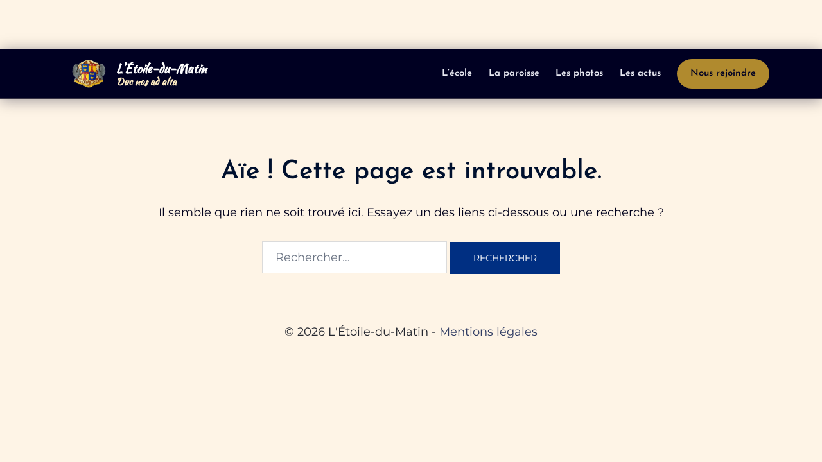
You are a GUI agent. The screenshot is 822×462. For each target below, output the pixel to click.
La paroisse (514, 73)
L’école (457, 73)
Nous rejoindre (723, 73)
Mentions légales (488, 332)
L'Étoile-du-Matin (161, 68)
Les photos (579, 73)
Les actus (640, 73)
